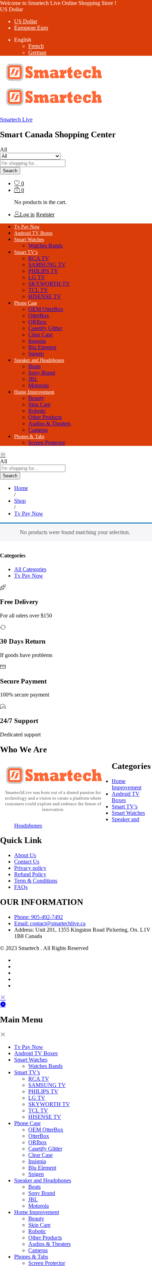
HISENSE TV (44, 296)
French (36, 46)
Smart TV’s (125, 807)
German (37, 52)
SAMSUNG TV (47, 265)
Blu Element (42, 347)
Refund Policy (30, 874)
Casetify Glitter (45, 328)
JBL (33, 379)
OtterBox (38, 315)
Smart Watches (128, 813)
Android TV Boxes (33, 233)
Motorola (38, 385)
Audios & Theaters (49, 423)
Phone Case (27, 1123)
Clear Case (40, 335)
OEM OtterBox (45, 309)
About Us (25, 855)
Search (10, 170)
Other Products (45, 417)
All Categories (30, 569)
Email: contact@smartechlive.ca (50, 923)
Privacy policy (30, 868)
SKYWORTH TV (49, 284)
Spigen (36, 354)
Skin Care (39, 404)
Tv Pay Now (27, 226)
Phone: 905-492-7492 (38, 917)
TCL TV (38, 290)
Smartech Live (16, 120)
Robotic (37, 411)
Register (45, 214)
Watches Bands (45, 246)
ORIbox (37, 322)
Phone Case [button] (25, 303)
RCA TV (38, 258)
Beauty (36, 398)
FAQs (21, 887)
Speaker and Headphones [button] (39, 360)
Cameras (38, 430)
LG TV (36, 277)
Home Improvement (126, 784)
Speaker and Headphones (42, 1180)
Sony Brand (41, 373)
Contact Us (26, 862)
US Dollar (25, 21)
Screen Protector (46, 443)
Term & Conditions (35, 881)
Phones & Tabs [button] (29, 436)
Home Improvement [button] (34, 392)
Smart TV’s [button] (25, 252)
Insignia (37, 341)
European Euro (31, 28)
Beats (34, 366)
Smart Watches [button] (29, 239)
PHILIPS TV (43, 271)
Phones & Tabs (31, 1257)
